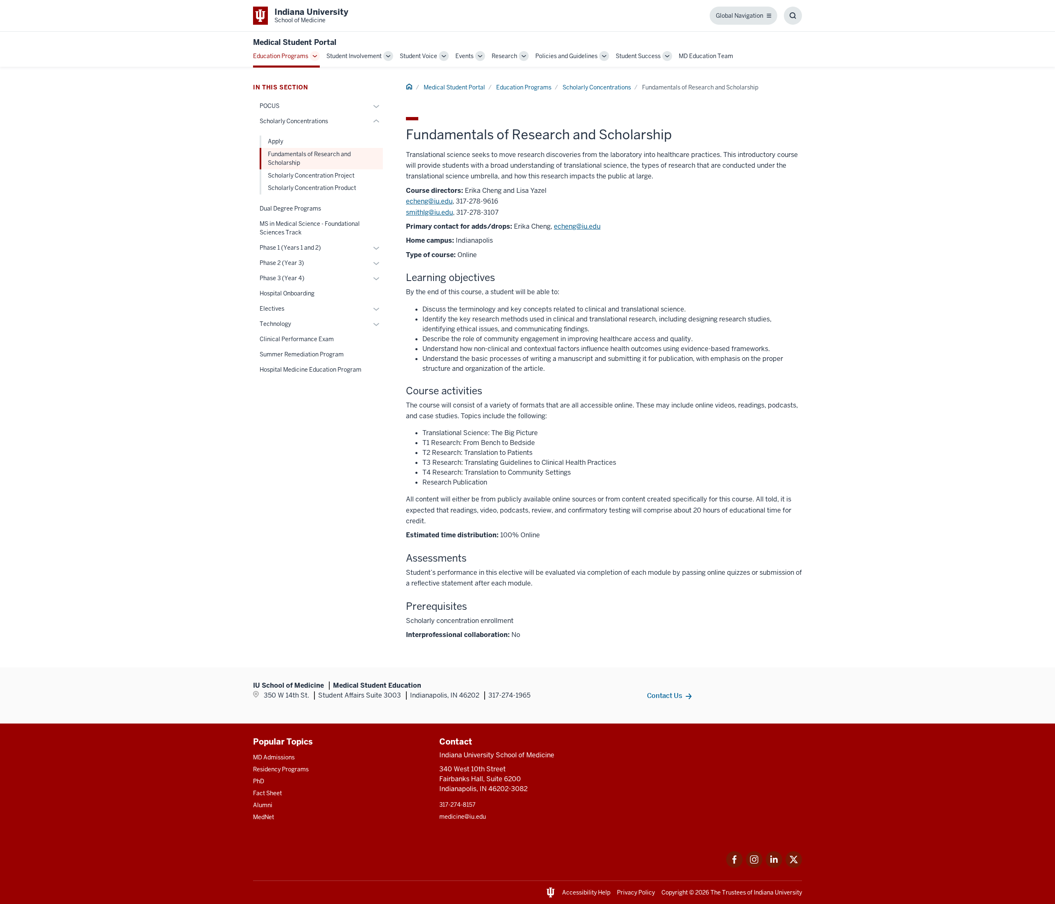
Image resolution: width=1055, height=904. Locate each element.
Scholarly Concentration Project (311, 175)
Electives (272, 308)
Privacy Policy (636, 892)
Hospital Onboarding (287, 293)
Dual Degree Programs (290, 208)
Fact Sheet (267, 793)
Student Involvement (354, 56)
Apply (275, 141)
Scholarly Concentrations (597, 87)
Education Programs (280, 56)
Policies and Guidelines (566, 56)
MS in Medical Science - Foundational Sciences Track (310, 228)
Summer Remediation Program (302, 354)
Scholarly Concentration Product (312, 188)
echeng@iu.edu (429, 201)
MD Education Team (706, 56)
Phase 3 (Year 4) (282, 278)
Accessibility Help (586, 892)
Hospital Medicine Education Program (310, 369)
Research (504, 56)
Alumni (262, 805)
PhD (258, 781)
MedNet (263, 817)
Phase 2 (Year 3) (282, 263)
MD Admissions (274, 757)
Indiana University (778, 892)
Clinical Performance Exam (297, 339)
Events (464, 56)
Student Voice (418, 56)
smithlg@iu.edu (429, 212)
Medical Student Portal (294, 42)
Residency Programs (281, 769)
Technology (275, 324)
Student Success (638, 56)
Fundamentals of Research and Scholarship (309, 158)
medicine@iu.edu (462, 816)
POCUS (269, 106)
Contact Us (664, 695)
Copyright (674, 892)
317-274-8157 (457, 804)
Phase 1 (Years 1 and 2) (290, 247)
